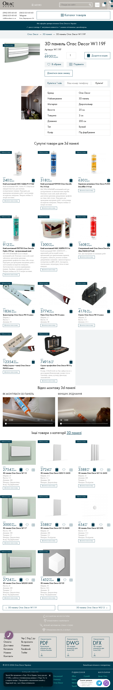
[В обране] (27, 470)
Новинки (25, 645)
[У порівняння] (33, 470)
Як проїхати (27, 642)
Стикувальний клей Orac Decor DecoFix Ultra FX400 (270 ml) (94, 250)
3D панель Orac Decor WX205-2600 (18, 583)
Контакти (8, 656)
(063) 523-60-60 (26, 13)
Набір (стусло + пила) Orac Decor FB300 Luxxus (16, 367)
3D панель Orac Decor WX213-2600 (55, 473)
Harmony (56, 680)
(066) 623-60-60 (10, 16)
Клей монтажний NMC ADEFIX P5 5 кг (55, 248)
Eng (29, 638)
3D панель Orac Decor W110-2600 (55, 528)
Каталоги (8, 649)
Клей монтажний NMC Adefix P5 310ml (18, 184)
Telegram (22, 16)
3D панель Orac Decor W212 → (92, 608)
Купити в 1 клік (54, 83)
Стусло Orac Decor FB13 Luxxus (91, 315)
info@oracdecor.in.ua (9, 18)
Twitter (24, 653)
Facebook (26, 649)
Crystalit (87, 676)
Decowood (57, 676)
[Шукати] (90, 5)
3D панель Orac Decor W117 (15, 528)
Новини (7, 653)
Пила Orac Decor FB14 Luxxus (52, 315)
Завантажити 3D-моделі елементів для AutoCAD (72, 644)
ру (34, 638)
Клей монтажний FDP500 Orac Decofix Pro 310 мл (56, 185)
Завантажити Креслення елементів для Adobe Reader (46, 644)
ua (97, 5)
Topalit (74, 686)
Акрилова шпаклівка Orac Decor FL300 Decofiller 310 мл (94, 185)
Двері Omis (102, 676)
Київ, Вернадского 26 (26, 18)
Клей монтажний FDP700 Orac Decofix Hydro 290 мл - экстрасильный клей (18, 250)
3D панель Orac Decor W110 (15, 473)
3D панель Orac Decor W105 (52, 583)
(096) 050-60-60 (10, 13)
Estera (74, 680)
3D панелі (74, 433)
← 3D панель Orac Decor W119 (21, 608)
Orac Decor (58, 683)
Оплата (7, 642)
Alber (74, 676)
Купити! (99, 83)
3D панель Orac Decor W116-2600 (92, 473)
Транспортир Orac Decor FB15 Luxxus (18, 315)
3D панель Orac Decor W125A (90, 528)
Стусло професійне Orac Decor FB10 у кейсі (56, 367)
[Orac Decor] (8, 4)
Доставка (8, 645)
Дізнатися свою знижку (58, 73)
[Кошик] (33, 180)
